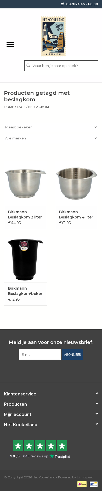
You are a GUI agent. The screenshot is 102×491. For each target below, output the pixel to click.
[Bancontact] (92, 484)
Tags (21, 107)
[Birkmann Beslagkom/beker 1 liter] (25, 260)
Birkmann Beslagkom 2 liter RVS (25, 215)
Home (9, 107)
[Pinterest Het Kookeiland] (46, 370)
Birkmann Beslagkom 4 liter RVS (76, 215)
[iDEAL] (81, 484)
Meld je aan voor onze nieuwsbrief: (51, 342)
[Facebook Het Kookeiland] (37, 370)
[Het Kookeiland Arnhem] (61, 36)
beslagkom (38, 107)
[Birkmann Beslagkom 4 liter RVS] (76, 183)
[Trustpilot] (51, 449)
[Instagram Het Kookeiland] (65, 370)
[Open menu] (10, 44)
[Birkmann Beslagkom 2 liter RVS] (25, 183)
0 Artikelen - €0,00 (81, 4)
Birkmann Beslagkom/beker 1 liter (25, 291)
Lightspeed (85, 477)
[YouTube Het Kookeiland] (56, 370)
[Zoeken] (28, 65)
